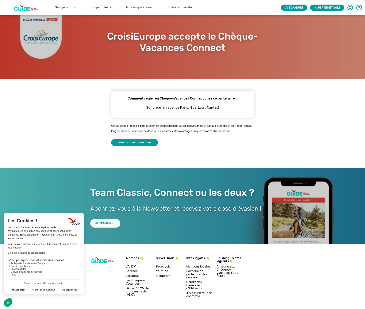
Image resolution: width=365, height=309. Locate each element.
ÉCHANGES (296, 7)
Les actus (132, 276)
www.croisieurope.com (134, 142)
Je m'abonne (105, 223)
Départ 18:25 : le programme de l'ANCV (137, 291)
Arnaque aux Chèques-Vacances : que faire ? (227, 271)
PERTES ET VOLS (329, 7)
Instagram (163, 276)
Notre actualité (179, 7)
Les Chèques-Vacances (136, 282)
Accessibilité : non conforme (199, 295)
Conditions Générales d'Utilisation (194, 285)
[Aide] (359, 8)
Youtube (162, 271)
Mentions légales (198, 266)
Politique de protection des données (196, 274)
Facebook (163, 266)
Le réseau (133, 271)
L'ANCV (131, 266)
